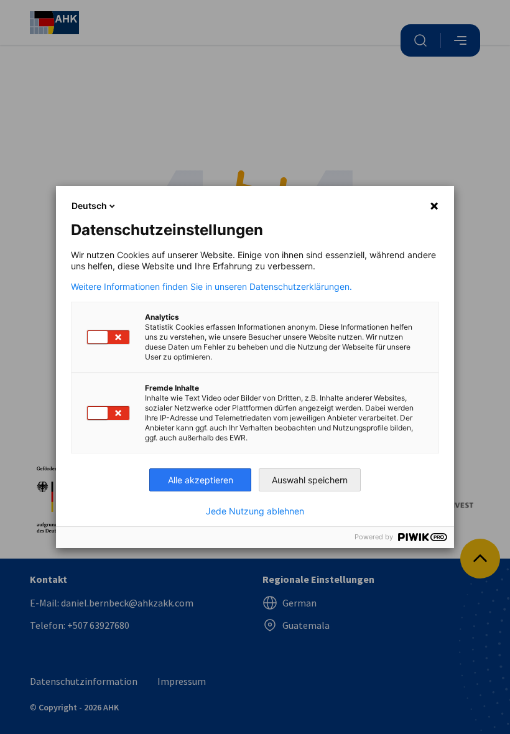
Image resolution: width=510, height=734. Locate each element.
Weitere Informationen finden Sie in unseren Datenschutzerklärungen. (211, 287)
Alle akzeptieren (200, 480)
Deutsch (89, 205)
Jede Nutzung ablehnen (255, 511)
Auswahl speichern (310, 480)
